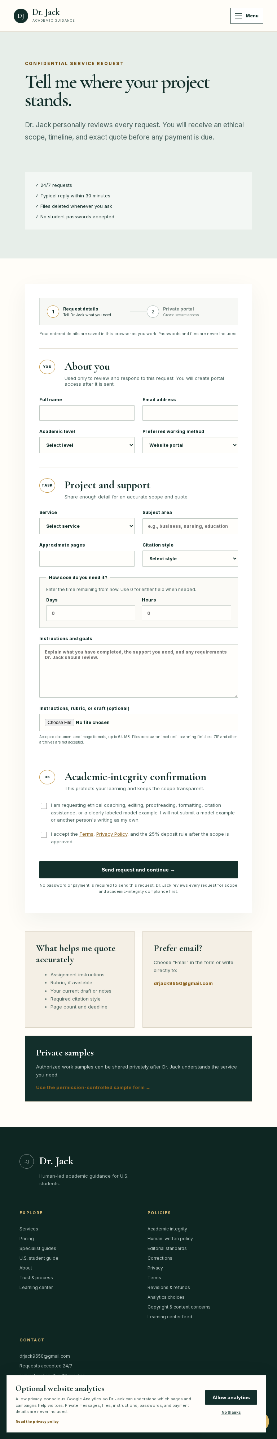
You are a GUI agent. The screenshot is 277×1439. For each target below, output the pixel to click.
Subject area (157, 512)
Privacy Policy (111, 834)
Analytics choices (166, 1297)
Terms (86, 834)
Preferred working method (173, 431)
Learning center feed (170, 1316)
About (25, 1268)
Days (52, 600)
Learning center (36, 1287)
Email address (159, 399)
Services (28, 1229)
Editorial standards (167, 1248)
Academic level (57, 431)
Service (48, 512)
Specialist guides (37, 1248)
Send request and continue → (138, 870)
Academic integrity (167, 1229)
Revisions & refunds (169, 1287)
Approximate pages (62, 545)
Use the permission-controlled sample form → (93, 1087)
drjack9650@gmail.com (183, 983)
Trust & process (36, 1277)
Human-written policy (170, 1238)
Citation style (157, 545)
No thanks (231, 1412)
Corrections (160, 1258)
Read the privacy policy (37, 1421)
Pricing (26, 1238)
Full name (50, 399)
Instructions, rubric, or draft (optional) (138, 725)
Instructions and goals (65, 638)
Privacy (155, 1268)
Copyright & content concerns (179, 1307)
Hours (149, 600)
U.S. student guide (38, 1258)
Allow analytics (231, 1397)
